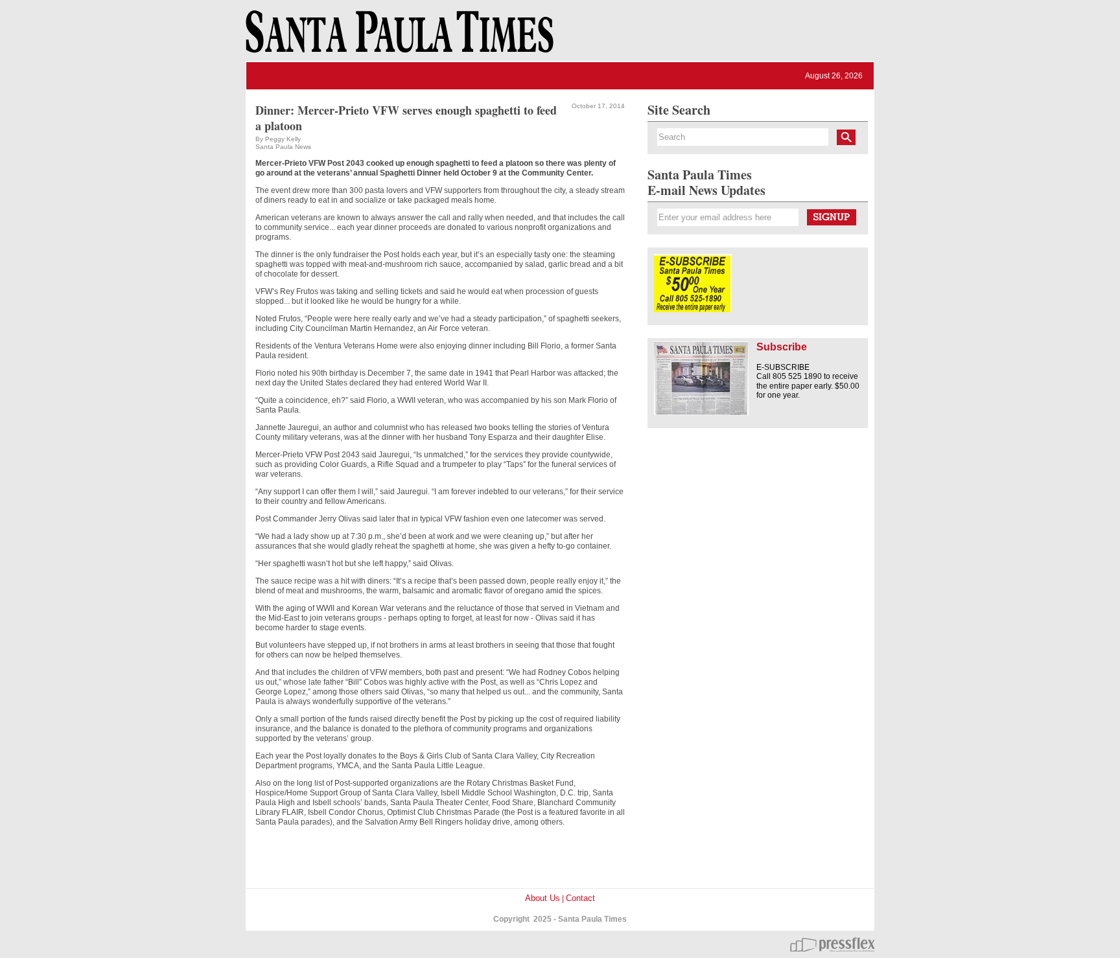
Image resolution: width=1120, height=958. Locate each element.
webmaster (832, 944)
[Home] (397, 37)
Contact (580, 898)
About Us (542, 898)
